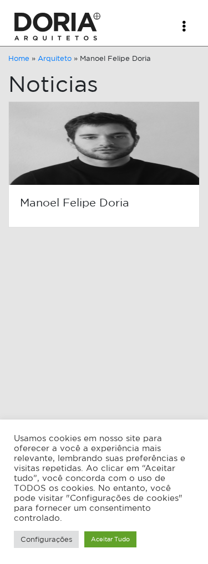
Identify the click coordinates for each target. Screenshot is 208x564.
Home (18, 58)
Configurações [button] (46, 539)
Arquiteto (55, 58)
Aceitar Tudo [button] (110, 539)
